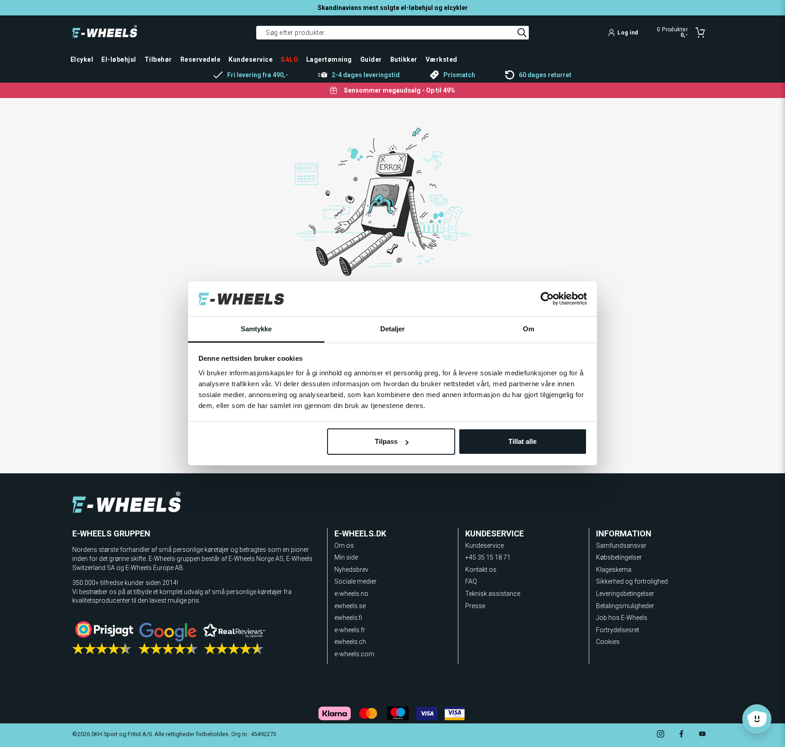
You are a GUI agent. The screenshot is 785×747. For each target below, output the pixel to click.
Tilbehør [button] (158, 59)
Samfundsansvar (621, 545)
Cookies (608, 641)
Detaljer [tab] (392, 329)
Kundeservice (484, 545)
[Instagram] (660, 735)
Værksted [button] (441, 59)
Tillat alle (522, 441)
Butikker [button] (403, 59)
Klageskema (613, 569)
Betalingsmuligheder (625, 605)
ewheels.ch (350, 641)
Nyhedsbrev (351, 569)
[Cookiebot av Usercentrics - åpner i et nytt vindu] (547, 299)
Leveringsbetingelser (625, 593)
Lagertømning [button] (329, 59)
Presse (475, 605)
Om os (344, 545)
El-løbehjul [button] (118, 59)
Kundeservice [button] (251, 59)
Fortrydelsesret (617, 630)
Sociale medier (355, 581)
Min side (346, 557)
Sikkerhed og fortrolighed (632, 581)
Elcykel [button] (81, 59)
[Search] (522, 32)
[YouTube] (702, 735)
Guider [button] (371, 59)
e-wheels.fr (349, 630)
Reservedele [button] (200, 59)
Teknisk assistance (492, 593)
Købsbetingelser (619, 557)
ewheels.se (350, 605)
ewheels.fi (348, 617)
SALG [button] (289, 59)
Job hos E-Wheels (621, 617)
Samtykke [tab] (256, 329)
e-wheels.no (351, 593)
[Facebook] (681, 735)
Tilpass (386, 441)
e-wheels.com (354, 654)
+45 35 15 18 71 (488, 557)
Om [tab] (528, 329)
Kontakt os (481, 569)
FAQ (471, 581)
